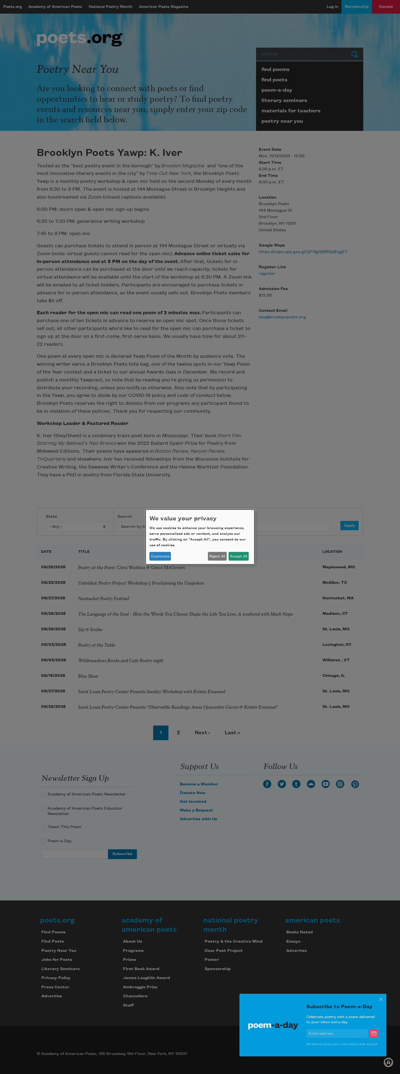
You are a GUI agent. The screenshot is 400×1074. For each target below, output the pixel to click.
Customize (160, 556)
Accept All (238, 556)
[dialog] (200, 537)
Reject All (217, 556)
